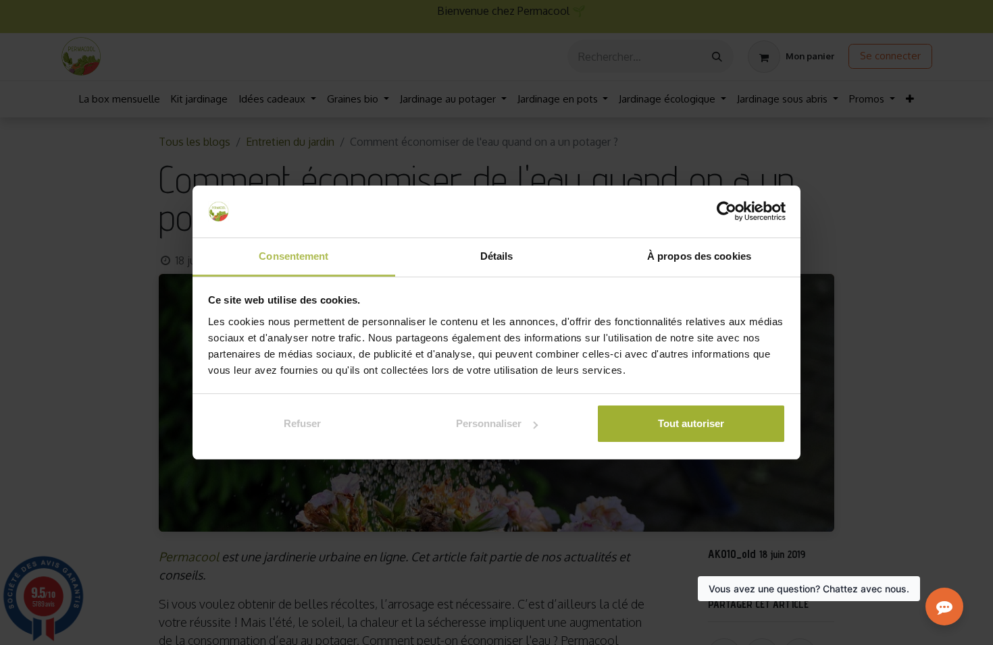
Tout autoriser (691, 423)
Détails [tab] (496, 256)
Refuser (302, 423)
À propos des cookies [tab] (699, 256)
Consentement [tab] (293, 256)
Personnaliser (488, 423)
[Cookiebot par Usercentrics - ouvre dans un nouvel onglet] (726, 212)
